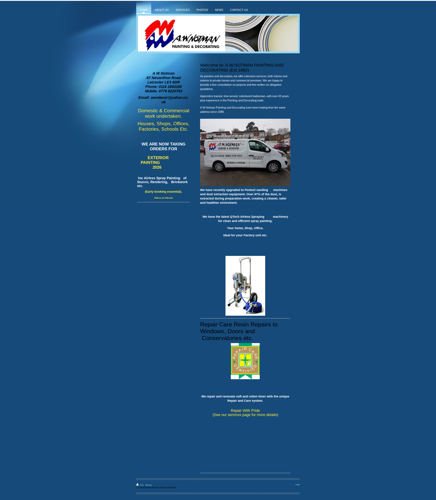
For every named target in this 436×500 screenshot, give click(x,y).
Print (141, 485)
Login (297, 484)
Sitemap (148, 485)
